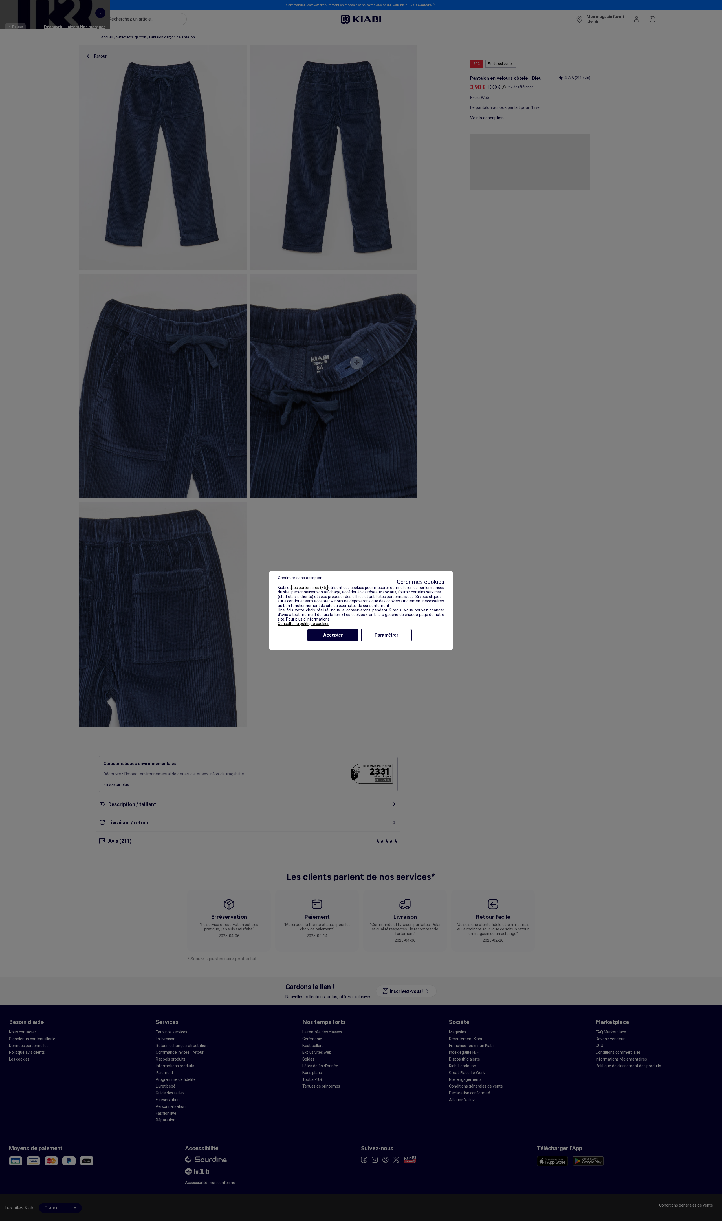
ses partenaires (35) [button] (309, 587)
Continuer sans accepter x (301, 577)
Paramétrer (386, 635)
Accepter (333, 635)
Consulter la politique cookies (303, 623)
